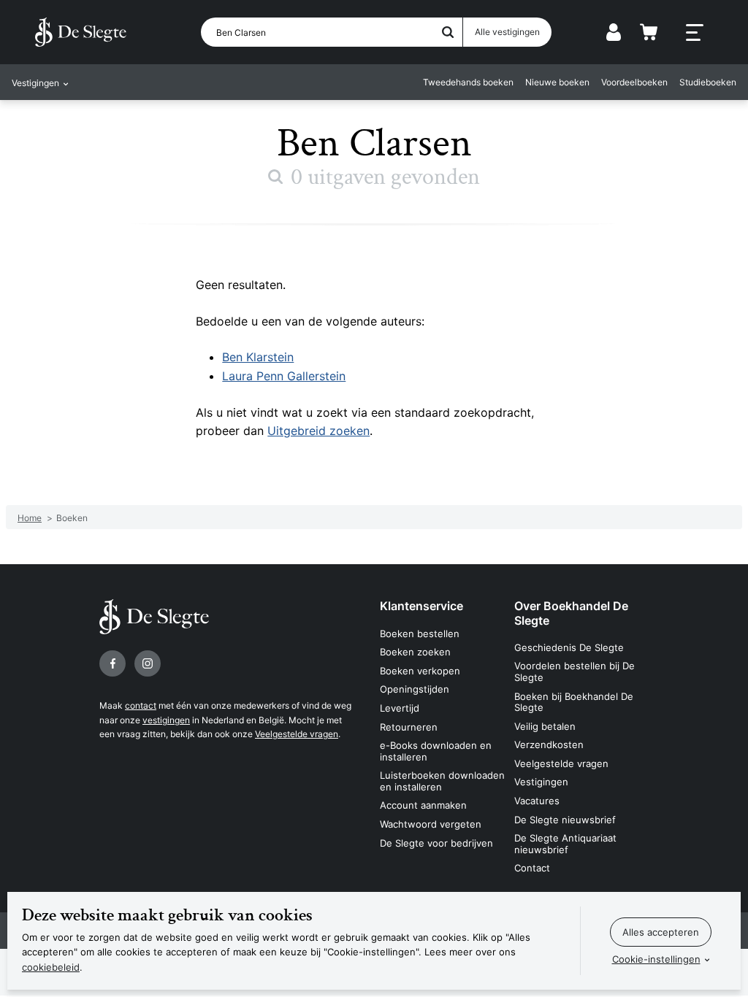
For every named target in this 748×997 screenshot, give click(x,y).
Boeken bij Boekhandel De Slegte (573, 702)
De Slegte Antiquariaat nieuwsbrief (565, 843)
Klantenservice (421, 605)
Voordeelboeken (634, 82)
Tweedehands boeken (468, 82)
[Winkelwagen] (648, 32)
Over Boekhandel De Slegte (571, 612)
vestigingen (166, 720)
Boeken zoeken (415, 652)
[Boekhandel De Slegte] (80, 32)
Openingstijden (414, 689)
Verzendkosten (549, 744)
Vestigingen (541, 782)
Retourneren (409, 727)
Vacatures (537, 801)
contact (140, 705)
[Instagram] (147, 663)
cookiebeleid (51, 967)
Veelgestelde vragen (296, 733)
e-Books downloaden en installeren (436, 751)
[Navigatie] (694, 33)
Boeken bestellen (419, 633)
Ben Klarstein (258, 357)
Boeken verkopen (420, 671)
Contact (532, 868)
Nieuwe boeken (557, 82)
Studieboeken (707, 82)
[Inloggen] (613, 32)
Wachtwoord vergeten (430, 824)
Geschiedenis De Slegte (569, 647)
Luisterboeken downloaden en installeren (442, 781)
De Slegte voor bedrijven (436, 843)
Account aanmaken (423, 805)
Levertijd (399, 708)
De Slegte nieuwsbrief (565, 819)
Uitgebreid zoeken (318, 430)
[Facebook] (112, 663)
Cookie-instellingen (656, 959)
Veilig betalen (545, 726)
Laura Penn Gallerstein (284, 376)
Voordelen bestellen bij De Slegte (574, 671)
